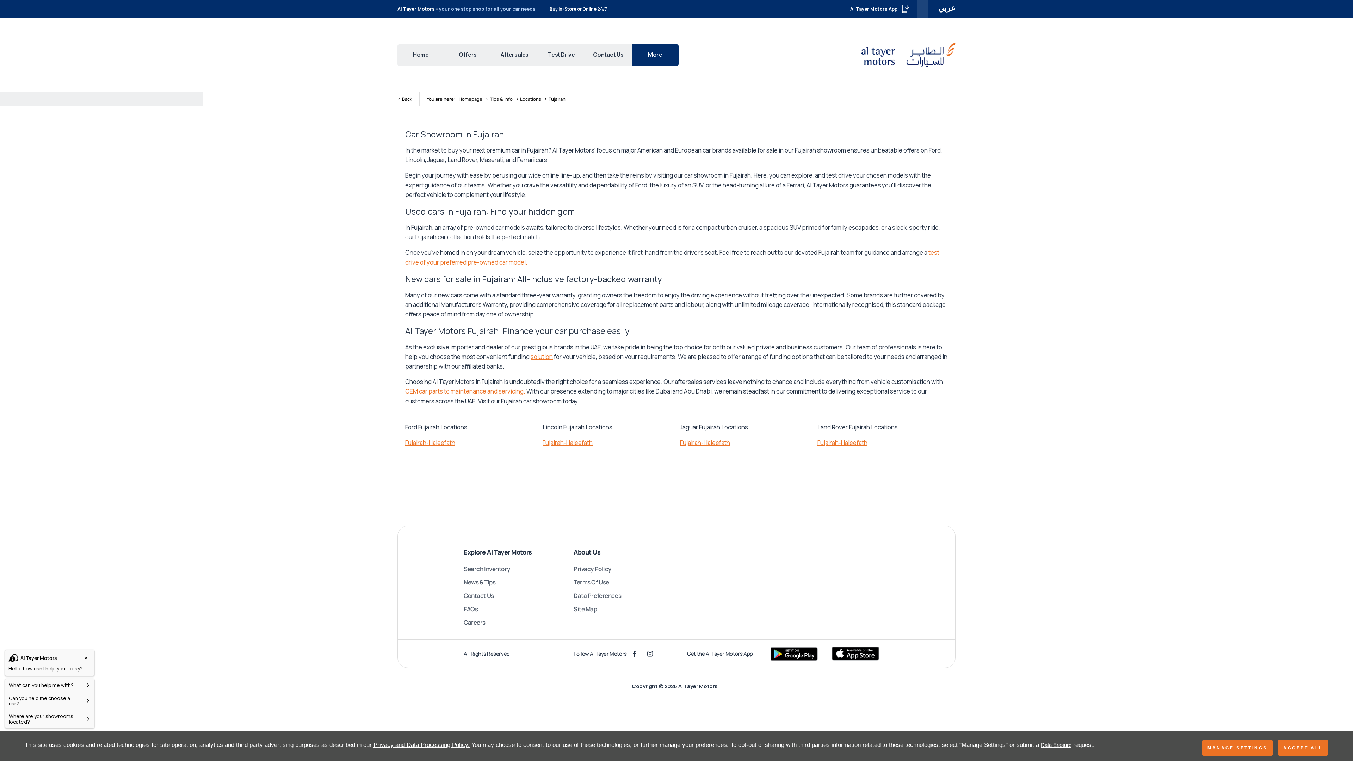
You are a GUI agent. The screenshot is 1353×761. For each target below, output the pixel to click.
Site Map (585, 609)
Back (407, 99)
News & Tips (479, 582)
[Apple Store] (855, 654)
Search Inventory (487, 569)
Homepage (470, 99)
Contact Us (479, 596)
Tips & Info (501, 99)
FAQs (471, 609)
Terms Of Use (591, 582)
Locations (530, 99)
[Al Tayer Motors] (908, 55)
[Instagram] (650, 653)
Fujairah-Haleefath (430, 443)
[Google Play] (794, 654)
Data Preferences (597, 596)
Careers (475, 622)
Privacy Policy (592, 569)
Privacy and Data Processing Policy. (421, 745)
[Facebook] (634, 653)
